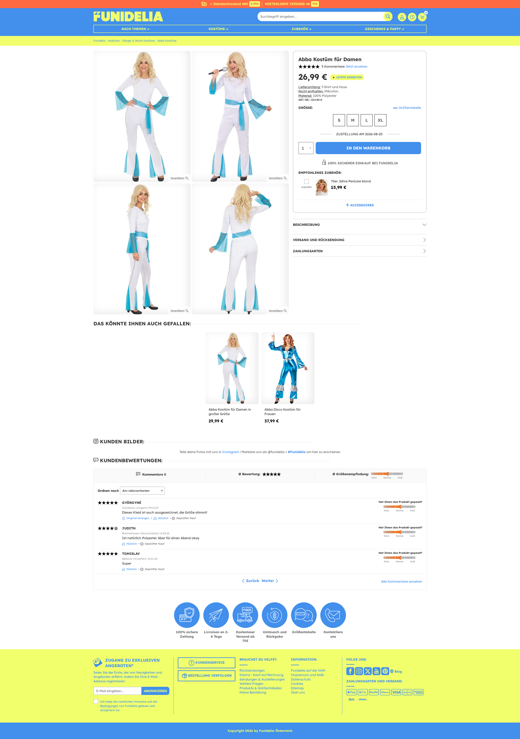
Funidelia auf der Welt (308, 670)
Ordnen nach (108, 491)
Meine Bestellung (252, 692)
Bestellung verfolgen (209, 675)
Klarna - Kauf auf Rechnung (261, 675)
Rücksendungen (252, 670)
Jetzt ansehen (356, 66)
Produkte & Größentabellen (260, 688)
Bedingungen (109, 706)
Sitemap (297, 688)
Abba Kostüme (167, 40)
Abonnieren (155, 691)
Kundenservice (209, 662)
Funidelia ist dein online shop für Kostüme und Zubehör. (128, 16)
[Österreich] (350, 671)
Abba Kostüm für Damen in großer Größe (230, 411)
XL (380, 120)
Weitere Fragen (251, 684)
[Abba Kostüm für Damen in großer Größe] (232, 368)
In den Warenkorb (368, 148)
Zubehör (300, 28)
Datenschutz (301, 679)
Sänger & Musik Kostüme (138, 40)
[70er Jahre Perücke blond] (322, 187)
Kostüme (217, 28)
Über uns (298, 692)
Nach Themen (133, 28)
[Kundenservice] (412, 17)
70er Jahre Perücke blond (351, 181)
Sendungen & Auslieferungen (262, 679)
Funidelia (99, 40)
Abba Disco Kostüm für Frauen (282, 411)
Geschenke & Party (383, 28)
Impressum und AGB (307, 675)
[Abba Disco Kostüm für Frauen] (287, 368)
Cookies (297, 684)
